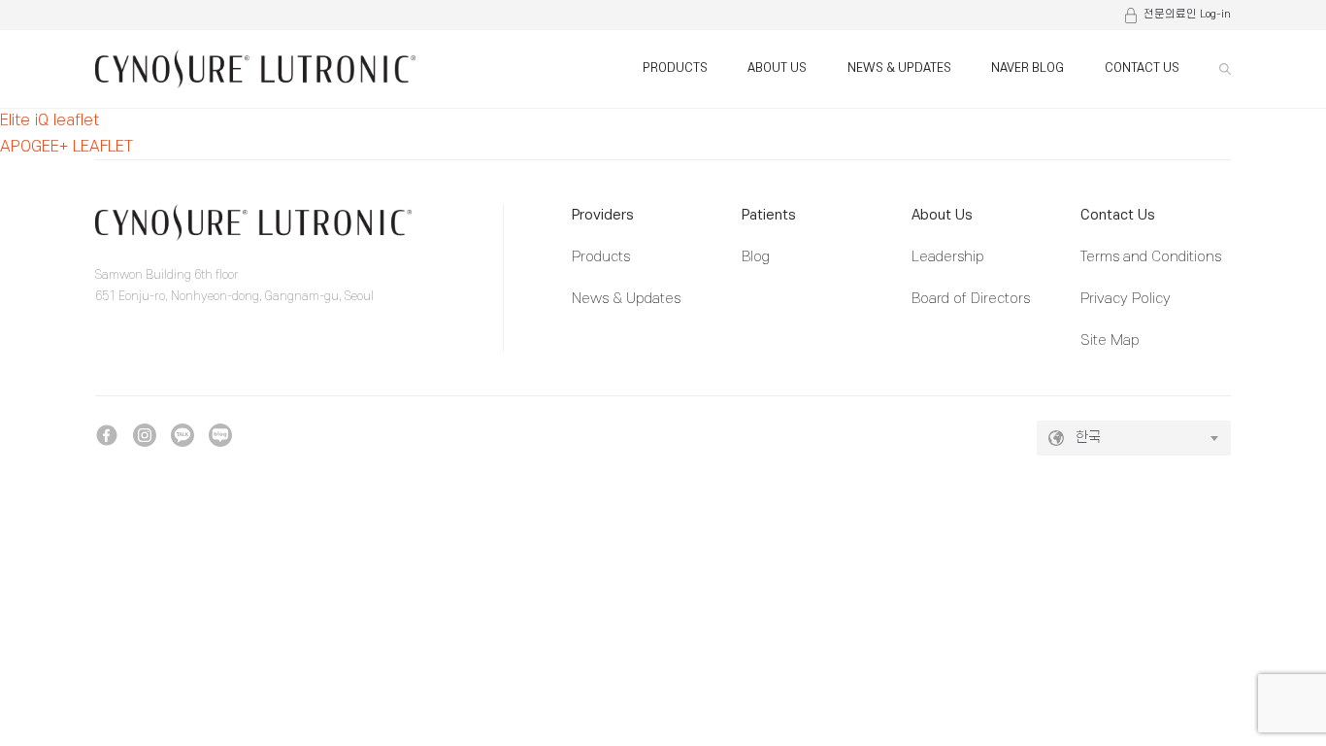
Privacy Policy (1125, 298)
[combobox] (1134, 438)
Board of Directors (971, 298)
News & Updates (626, 298)
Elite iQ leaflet (49, 120)
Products (601, 257)
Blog (756, 257)
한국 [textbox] (1088, 437)
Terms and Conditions (1150, 257)
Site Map (1110, 340)
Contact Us (1117, 215)
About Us (942, 215)
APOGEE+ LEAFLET (66, 146)
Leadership (948, 257)
